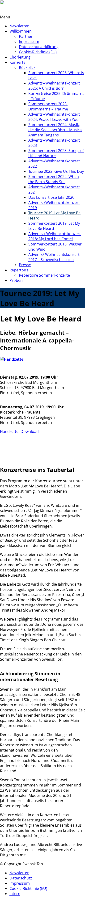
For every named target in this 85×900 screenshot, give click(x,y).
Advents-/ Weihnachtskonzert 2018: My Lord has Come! (54, 236)
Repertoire (19, 270)
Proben (16, 280)
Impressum (29, 41)
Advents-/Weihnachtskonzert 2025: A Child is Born (54, 85)
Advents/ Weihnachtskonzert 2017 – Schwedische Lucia (54, 257)
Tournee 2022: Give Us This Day (56, 171)
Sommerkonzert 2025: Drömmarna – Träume (48, 106)
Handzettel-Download (19, 431)
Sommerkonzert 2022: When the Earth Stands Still (53, 179)
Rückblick (27, 67)
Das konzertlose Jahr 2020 (51, 197)
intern (14, 893)
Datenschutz (20, 878)
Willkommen (20, 31)
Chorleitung (19, 57)
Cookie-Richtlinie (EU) (38, 52)
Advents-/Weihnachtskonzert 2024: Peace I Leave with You (54, 117)
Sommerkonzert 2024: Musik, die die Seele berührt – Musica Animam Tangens (55, 130)
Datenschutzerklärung (39, 46)
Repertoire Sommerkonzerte (44, 275)
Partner (26, 36)
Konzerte (17, 62)
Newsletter (19, 26)
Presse (25, 264)
